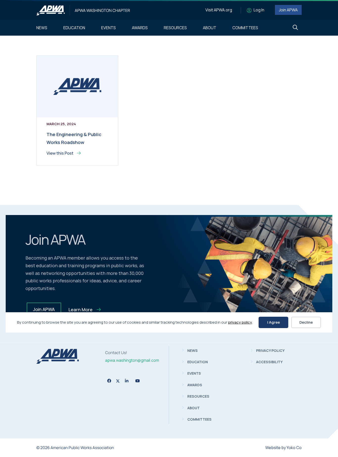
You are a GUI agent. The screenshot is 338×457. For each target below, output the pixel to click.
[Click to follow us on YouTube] (138, 381)
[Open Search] (295, 27)
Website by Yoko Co (283, 447)
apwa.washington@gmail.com (132, 360)
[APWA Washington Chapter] (50, 10)
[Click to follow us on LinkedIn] (127, 381)
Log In (259, 10)
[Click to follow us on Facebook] (109, 381)
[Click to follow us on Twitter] (118, 381)
